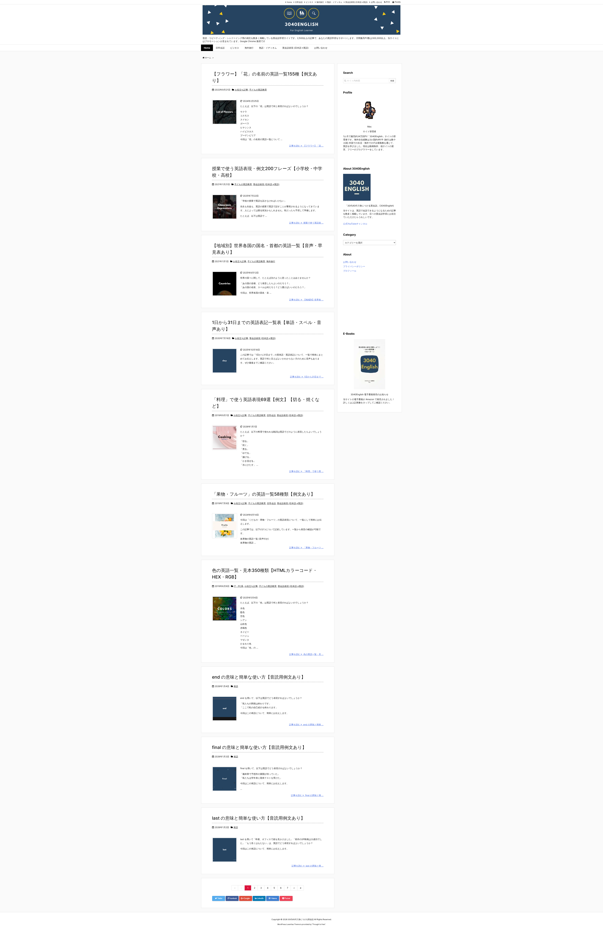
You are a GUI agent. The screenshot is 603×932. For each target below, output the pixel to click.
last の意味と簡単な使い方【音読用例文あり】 (258, 818)
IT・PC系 (238, 586)
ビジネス (309, 2)
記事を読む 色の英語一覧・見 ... (306, 654)
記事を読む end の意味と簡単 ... (306, 724)
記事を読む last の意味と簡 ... (307, 865)
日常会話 (299, 2)
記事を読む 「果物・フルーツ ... (306, 547)
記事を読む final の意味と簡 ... (307, 795)
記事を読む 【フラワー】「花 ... (306, 145)
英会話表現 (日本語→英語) (356, 2)
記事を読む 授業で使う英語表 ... (306, 222)
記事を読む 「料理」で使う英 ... (306, 471)
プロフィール (349, 270)
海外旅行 (320, 2)
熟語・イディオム (334, 2)
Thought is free (318, 924)
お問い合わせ (376, 2)
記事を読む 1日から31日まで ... (306, 376)
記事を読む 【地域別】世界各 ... (306, 299)
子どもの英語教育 (258, 89)
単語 (236, 686)
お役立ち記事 (241, 89)
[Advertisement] (369, 302)
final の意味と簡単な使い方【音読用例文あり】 (259, 747)
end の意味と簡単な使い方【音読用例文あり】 (259, 677)
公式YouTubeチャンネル (355, 223)
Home (289, 2)
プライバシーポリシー (354, 266)
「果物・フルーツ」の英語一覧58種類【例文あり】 (263, 494)
